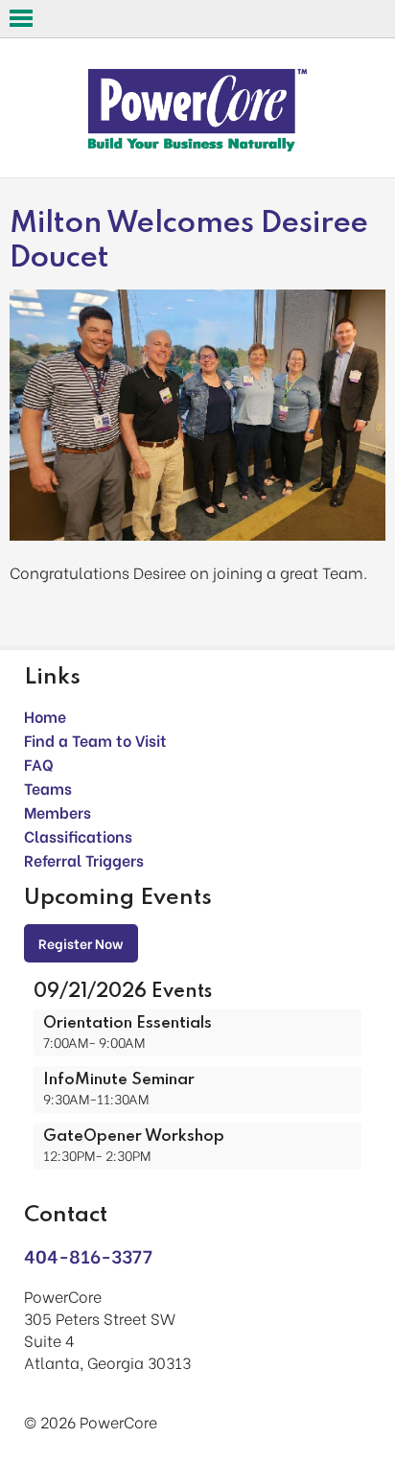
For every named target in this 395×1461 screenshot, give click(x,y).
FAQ (39, 764)
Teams (48, 788)
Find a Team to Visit (95, 740)
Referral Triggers (84, 859)
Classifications (78, 835)
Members (57, 811)
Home (45, 716)
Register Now (81, 943)
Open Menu (21, 18)
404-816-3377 (88, 1255)
